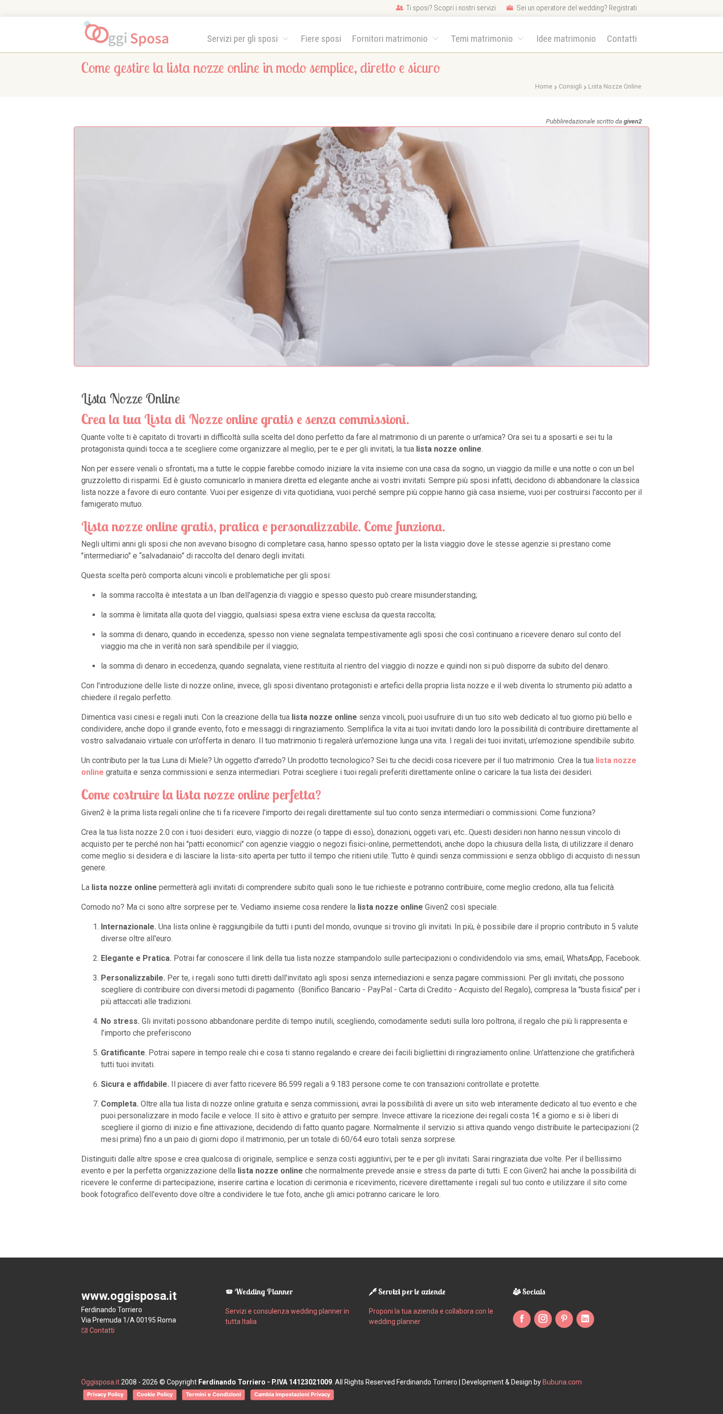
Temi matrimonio (483, 38)
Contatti (622, 38)
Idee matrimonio (566, 38)
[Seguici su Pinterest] (564, 1319)
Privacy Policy (105, 1394)
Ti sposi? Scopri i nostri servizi (450, 7)
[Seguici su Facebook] (522, 1319)
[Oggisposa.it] (131, 34)
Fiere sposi (321, 38)
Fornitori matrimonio (391, 38)
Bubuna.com (562, 1382)
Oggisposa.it (100, 1382)
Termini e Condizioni (213, 1394)
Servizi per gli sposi (243, 38)
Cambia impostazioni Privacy (292, 1394)
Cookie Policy (155, 1394)
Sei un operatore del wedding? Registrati (576, 7)
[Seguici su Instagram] (543, 1319)
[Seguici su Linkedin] (585, 1319)
